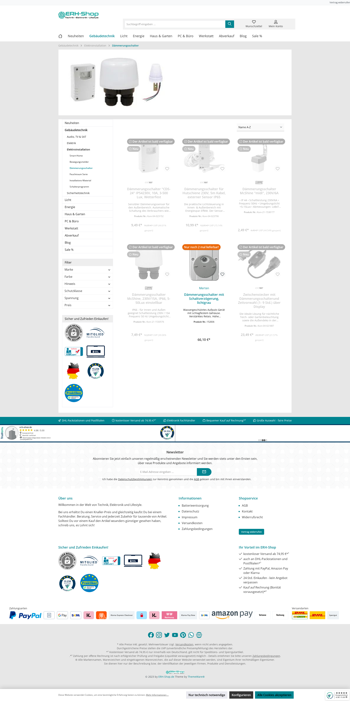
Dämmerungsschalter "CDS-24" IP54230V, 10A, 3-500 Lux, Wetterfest (148, 193)
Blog (68, 243)
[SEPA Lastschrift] (75, 615)
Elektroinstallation (78, 149)
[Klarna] (88, 615)
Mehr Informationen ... (157, 694)
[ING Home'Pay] (101, 615)
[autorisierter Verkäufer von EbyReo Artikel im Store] (97, 372)
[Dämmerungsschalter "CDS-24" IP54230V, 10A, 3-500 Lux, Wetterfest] (149, 157)
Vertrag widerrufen (340, 2)
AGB (196, 479)
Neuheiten (72, 123)
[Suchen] (229, 24)
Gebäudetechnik (76, 130)
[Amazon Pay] (232, 615)
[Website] (199, 635)
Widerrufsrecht (252, 517)
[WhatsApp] (191, 635)
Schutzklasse (73, 291)
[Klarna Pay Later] (169, 615)
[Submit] (204, 472)
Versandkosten (192, 523)
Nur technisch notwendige (206, 695)
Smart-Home (76, 155)
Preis (68, 305)
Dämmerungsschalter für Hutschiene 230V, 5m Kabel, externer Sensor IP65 (204, 193)
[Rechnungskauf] (49, 615)
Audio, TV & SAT (76, 136)
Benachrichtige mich (149, 229)
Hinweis (70, 284)
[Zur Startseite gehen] (78, 15)
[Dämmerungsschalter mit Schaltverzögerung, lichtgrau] (204, 262)
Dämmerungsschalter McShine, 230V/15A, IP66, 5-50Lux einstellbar (148, 299)
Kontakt (247, 511)
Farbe (68, 277)
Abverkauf (72, 235)
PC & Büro (72, 221)
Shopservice (248, 498)
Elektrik (71, 143)
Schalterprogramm (79, 186)
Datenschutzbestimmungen (135, 479)
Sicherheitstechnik (78, 193)
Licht (68, 200)
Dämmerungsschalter (81, 168)
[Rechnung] (280, 615)
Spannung (72, 298)
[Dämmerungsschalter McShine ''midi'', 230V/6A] (259, 157)
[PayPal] (25, 615)
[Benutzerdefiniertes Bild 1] (300, 615)
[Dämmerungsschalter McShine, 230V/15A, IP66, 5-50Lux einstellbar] (149, 262)
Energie (70, 207)
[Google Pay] (62, 615)
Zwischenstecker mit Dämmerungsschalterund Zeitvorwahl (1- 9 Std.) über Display (259, 301)
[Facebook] (151, 635)
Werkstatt (71, 228)
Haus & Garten (75, 214)
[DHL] (317, 615)
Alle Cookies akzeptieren (274, 695)
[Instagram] (159, 635)
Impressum (189, 517)
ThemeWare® (196, 676)
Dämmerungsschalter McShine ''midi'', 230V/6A (259, 191)
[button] (204, 332)
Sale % (69, 250)
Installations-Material (80, 180)
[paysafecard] (141, 615)
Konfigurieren (241, 695)
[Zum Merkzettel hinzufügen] (167, 168)
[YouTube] (175, 635)
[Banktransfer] (204, 615)
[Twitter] (167, 635)
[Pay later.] (154, 615)
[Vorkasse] (263, 615)
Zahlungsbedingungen (197, 529)
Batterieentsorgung (195, 506)
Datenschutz (190, 511)
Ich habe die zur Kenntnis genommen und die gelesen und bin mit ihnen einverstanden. (176, 479)
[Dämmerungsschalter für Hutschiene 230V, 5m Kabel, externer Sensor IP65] (204, 157)
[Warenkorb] (289, 21)
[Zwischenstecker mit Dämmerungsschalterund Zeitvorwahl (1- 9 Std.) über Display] (259, 262)
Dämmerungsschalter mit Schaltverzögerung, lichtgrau (204, 299)
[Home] (63, 35)
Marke (69, 270)
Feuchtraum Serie (79, 174)
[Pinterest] (183, 635)
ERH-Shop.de (166, 676)
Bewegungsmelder (79, 161)
